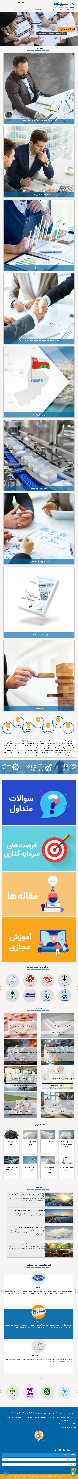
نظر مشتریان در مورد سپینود (39, 1265)
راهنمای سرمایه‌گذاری (39, 9)
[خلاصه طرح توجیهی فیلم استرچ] (66, 1159)
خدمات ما (39, 48)
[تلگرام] (64, 1450)
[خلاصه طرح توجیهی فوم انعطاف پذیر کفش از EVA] (66, 1134)
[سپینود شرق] (64, 4)
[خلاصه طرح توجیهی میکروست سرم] (30, 1159)
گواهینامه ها (47, 9)
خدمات (68, 9)
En (19, 2)
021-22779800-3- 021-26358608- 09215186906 (59, 1424)
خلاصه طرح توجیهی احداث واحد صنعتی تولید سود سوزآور (48, 1170)
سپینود (73, 9)
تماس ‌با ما (8, 9)
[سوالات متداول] (39, 802)
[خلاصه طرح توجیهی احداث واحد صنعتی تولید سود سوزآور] (48, 1159)
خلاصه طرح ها (39, 1124)
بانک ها (39, 1378)
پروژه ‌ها (54, 9)
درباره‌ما (24, 9)
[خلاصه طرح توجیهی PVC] (48, 1134)
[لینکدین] (68, 1450)
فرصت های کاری (17, 9)
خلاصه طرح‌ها (62, 9)
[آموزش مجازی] (39, 939)
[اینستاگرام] (59, 1450)
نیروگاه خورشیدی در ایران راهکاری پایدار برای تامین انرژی (29, 1211)
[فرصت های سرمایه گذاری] (39, 848)
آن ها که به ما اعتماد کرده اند (39, 967)
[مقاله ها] (39, 894)
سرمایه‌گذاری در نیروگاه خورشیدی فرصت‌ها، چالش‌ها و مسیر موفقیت (27, 1195)
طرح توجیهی (70, 750)
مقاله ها (39, 1187)
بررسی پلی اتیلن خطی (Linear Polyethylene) (31, 1227)
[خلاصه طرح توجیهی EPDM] (11, 1134)
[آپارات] (54, 1450)
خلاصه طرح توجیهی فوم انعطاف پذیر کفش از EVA (66, 1144)
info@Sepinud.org (67, 1427)
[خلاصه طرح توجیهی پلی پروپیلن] (30, 1134)
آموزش (30, 9)
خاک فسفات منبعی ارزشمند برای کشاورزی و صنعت (31, 1244)
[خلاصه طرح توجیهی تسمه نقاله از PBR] (11, 1159)
